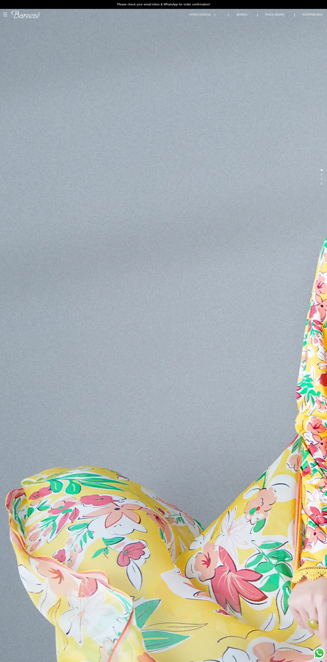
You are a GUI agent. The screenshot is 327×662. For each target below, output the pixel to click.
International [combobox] (200, 14)
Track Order (275, 14)
